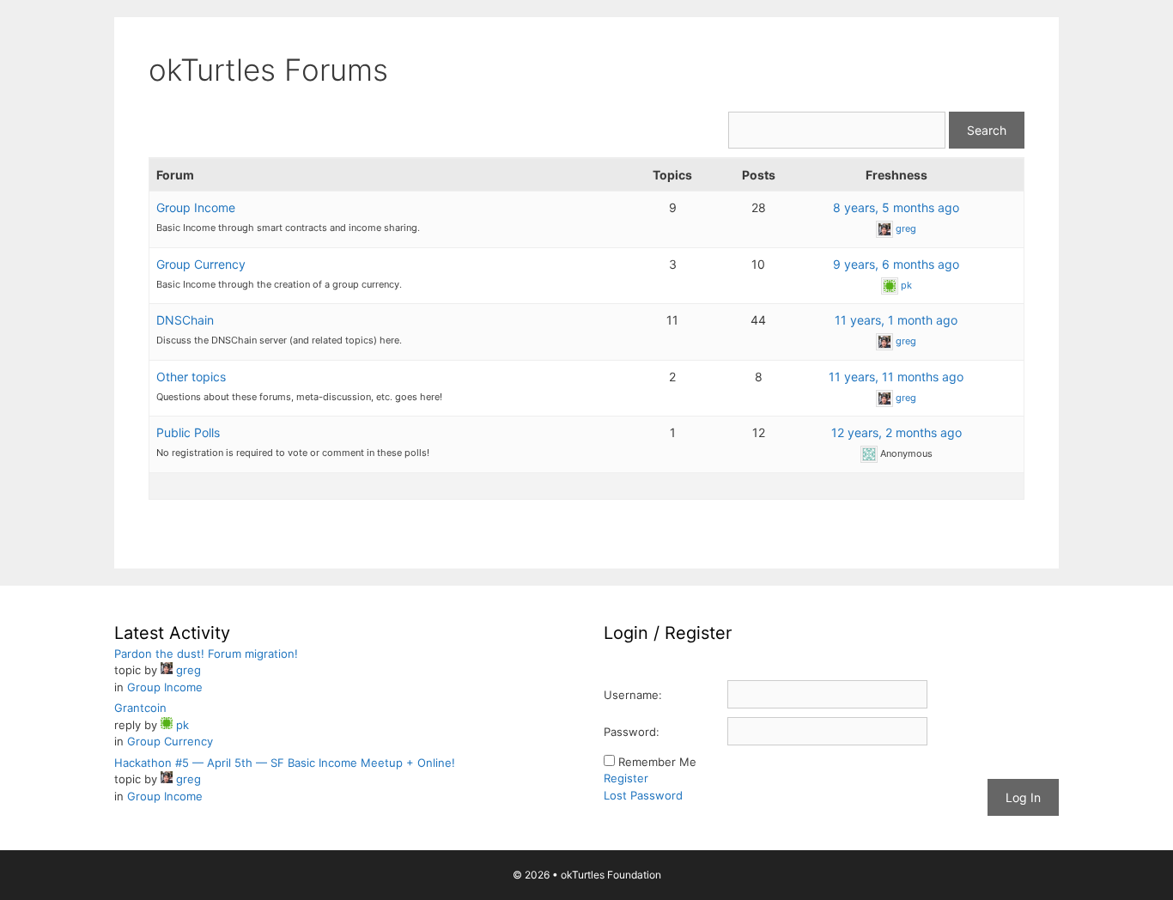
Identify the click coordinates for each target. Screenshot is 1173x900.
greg (906, 228)
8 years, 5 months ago (896, 207)
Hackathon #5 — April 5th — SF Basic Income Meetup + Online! (284, 762)
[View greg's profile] (884, 228)
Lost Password (643, 795)
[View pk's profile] (889, 285)
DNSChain (185, 320)
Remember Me (657, 762)
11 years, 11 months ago (896, 376)
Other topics (191, 376)
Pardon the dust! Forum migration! (206, 653)
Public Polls (188, 432)
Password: (631, 732)
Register (626, 778)
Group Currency (201, 264)
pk (906, 285)
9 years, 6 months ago (896, 264)
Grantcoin (140, 708)
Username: (633, 695)
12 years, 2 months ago (896, 432)
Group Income (195, 207)
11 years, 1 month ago (896, 320)
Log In (1023, 797)
